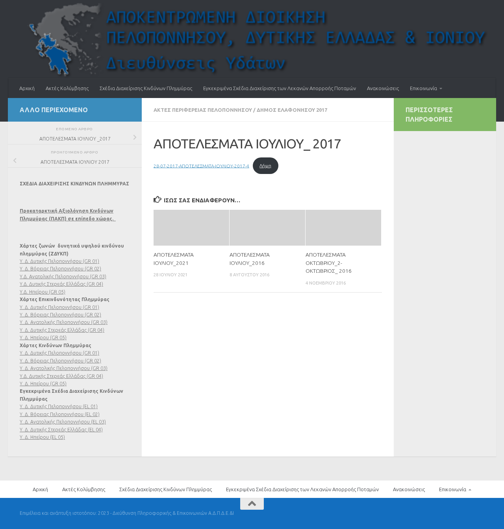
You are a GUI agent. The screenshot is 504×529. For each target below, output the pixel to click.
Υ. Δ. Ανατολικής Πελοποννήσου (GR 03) (63, 322)
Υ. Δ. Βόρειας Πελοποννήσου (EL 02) (60, 414)
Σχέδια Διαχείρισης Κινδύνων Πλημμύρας (146, 88)
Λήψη (265, 165)
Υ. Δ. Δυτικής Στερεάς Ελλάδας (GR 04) (62, 330)
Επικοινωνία (423, 88)
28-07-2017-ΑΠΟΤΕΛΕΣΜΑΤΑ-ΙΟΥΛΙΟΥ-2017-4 (201, 165)
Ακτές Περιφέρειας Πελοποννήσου (203, 110)
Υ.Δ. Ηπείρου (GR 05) (42, 291)
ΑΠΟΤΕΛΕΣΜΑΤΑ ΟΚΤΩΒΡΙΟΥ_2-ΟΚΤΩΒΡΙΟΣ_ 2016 (329, 263)
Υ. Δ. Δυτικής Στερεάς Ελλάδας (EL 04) (61, 429)
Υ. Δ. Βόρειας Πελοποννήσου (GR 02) (60, 268)
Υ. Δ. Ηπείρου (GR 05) (43, 337)
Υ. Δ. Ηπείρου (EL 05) (42, 437)
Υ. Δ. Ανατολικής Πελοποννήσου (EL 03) (63, 421)
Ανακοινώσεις (383, 88)
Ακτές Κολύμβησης (67, 88)
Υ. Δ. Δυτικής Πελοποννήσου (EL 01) (59, 406)
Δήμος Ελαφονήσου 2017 (292, 110)
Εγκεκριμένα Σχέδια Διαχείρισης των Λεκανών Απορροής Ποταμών (279, 88)
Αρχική (27, 88)
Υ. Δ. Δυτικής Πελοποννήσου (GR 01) (59, 261)
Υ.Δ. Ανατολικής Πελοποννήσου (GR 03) (63, 276)
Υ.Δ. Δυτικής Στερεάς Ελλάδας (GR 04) (61, 284)
